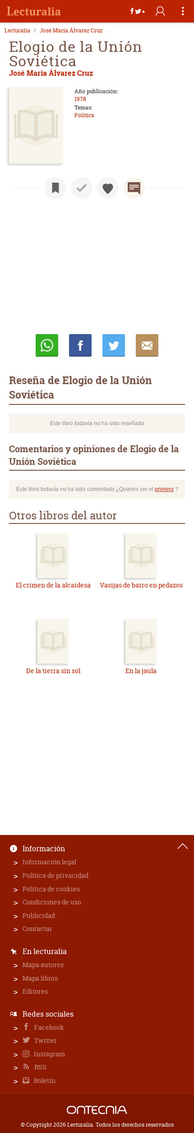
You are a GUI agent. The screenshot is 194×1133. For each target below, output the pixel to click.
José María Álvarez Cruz (71, 30)
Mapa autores (43, 964)
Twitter (45, 1040)
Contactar (37, 928)
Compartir (80, 345)
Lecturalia (17, 30)
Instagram (48, 1054)
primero (164, 489)
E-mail (147, 345)
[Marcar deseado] (108, 188)
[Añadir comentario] (134, 188)
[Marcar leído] (81, 188)
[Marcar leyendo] (55, 188)
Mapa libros (40, 978)
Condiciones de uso (52, 902)
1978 (80, 99)
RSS (39, 1067)
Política (84, 115)
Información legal (49, 862)
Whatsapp (47, 345)
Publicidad (39, 915)
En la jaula (141, 670)
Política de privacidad (55, 875)
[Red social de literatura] (34, 11)
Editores (35, 991)
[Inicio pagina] (182, 846)
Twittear (113, 345)
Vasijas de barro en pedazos (141, 585)
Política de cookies (51, 889)
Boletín (43, 1080)
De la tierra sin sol (53, 670)
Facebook (48, 1027)
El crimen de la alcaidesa (53, 585)
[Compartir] (137, 11)
